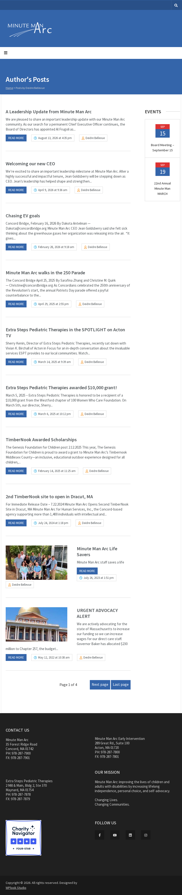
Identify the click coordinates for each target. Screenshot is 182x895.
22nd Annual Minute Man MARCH (162, 188)
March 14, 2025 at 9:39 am (54, 362)
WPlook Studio (16, 888)
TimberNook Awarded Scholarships (41, 439)
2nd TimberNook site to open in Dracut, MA (49, 496)
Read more (16, 138)
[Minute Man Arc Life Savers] (36, 563)
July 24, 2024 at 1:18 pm (53, 523)
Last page (121, 684)
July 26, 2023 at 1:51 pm (99, 578)
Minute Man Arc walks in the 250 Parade (45, 272)
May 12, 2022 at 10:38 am (54, 657)
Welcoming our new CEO (30, 163)
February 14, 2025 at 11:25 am (57, 471)
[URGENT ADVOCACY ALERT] (36, 624)
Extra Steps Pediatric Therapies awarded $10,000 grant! (61, 387)
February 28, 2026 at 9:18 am (56, 247)
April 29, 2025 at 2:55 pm (53, 304)
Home (9, 88)
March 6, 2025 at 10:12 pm (54, 414)
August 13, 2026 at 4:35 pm (55, 138)
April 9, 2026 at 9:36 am (52, 190)
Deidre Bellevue (95, 138)
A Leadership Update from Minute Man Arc (48, 111)
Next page (100, 684)
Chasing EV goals (23, 215)
